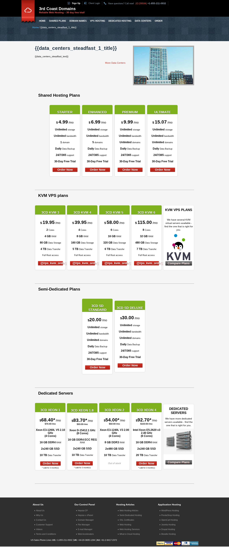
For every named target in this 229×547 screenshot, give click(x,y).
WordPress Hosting (170, 510)
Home (42, 21)
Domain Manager (86, 520)
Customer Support (44, 525)
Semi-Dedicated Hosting (131, 515)
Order (158, 21)
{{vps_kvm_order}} (52, 263)
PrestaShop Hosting (170, 515)
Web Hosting (125, 525)
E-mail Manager (85, 529)
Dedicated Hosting (119, 21)
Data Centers (143, 21)
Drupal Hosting (168, 529)
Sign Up (76, 3)
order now (65, 169)
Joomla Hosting (168, 525)
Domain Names (78, 21)
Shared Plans (57, 21)
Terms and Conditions (46, 534)
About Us (40, 510)
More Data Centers (115, 62)
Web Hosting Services (130, 529)
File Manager (84, 525)
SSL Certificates (127, 520)
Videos (39, 529)
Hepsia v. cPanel (85, 515)
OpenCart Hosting (169, 520)
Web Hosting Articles (129, 510)
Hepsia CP (83, 510)
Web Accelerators (86, 534)
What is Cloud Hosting (130, 534)
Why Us (39, 515)
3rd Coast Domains (57, 8)
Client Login (94, 3)
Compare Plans (179, 263)
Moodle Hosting (168, 534)
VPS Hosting (97, 21)
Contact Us (41, 520)
